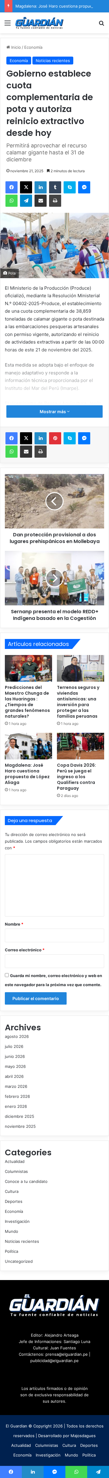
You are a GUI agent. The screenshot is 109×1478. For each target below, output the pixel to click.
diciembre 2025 (19, 1116)
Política (11, 1251)
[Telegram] (26, 201)
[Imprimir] (55, 201)
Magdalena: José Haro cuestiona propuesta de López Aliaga (27, 773)
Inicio (15, 47)
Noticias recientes (53, 60)
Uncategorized (19, 1261)
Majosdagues (83, 1435)
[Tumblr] (55, 187)
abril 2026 (14, 1076)
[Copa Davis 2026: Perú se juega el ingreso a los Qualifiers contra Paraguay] (80, 746)
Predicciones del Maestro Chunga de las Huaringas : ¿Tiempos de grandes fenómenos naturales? (27, 701)
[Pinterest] (55, 438)
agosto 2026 (17, 1036)
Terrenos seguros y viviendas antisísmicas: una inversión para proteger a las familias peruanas (78, 701)
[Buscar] (101, 25)
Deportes (13, 1201)
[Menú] (8, 25)
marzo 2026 (16, 1086)
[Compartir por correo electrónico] (41, 201)
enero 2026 (16, 1106)
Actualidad (15, 1161)
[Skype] (70, 187)
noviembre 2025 (20, 1126)
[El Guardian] (39, 23)
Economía (33, 47)
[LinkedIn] (41, 187)
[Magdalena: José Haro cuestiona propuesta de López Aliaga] (28, 746)
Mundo (11, 1231)
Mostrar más (53, 411)
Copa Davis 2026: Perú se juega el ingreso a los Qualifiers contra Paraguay (76, 776)
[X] (26, 187)
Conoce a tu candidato (26, 1181)
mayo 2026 (15, 1066)
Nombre (14, 924)
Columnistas (16, 1171)
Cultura (11, 1191)
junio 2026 (15, 1056)
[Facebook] (11, 187)
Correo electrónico (25, 949)
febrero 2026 (17, 1096)
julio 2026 (14, 1046)
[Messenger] (84, 187)
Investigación (17, 1221)
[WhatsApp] (11, 201)
